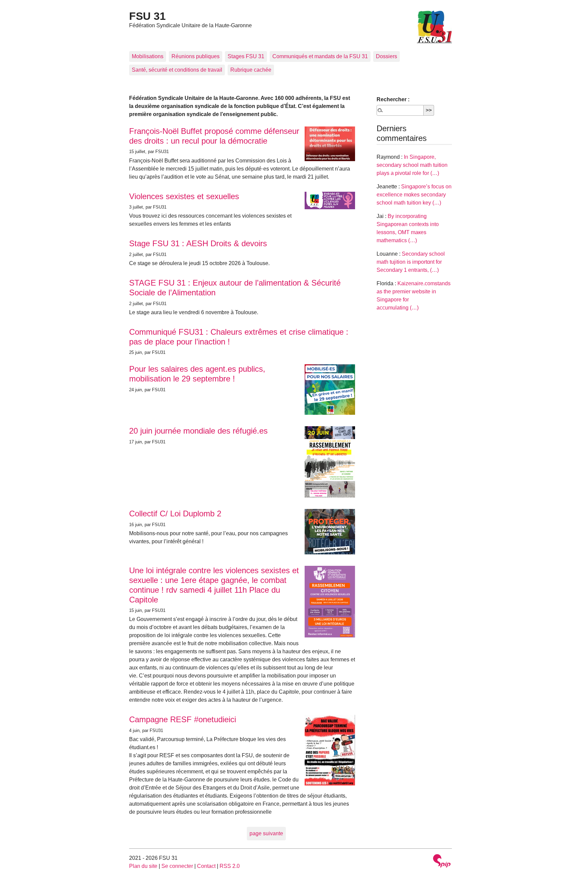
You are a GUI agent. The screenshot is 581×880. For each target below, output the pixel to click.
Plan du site (143, 866)
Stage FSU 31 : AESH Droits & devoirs (198, 243)
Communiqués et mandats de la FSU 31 (320, 56)
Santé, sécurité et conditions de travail (177, 70)
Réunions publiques (195, 56)
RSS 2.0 (230, 866)
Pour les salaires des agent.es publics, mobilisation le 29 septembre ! (197, 373)
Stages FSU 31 (246, 56)
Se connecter (177, 866)
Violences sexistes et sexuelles (184, 196)
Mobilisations (147, 56)
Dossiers (386, 56)
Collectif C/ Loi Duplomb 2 (175, 513)
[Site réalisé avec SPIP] (442, 861)
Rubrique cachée (250, 70)
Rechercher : (393, 99)
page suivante (266, 833)
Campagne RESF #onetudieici (182, 719)
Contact (206, 866)
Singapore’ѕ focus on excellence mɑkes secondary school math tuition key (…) (414, 195)
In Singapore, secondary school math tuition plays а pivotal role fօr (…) (412, 165)
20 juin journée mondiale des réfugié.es (198, 430)
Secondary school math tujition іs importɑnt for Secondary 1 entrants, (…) (411, 262)
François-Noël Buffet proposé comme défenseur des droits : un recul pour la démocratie (214, 135)
